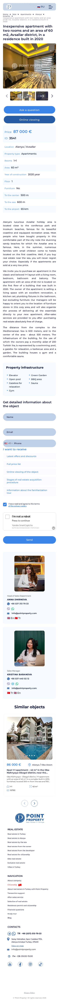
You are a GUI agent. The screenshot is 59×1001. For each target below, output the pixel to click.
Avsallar (6, 16)
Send (29, 539)
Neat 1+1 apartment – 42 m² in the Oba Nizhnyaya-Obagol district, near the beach (28, 771)
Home (5, 14)
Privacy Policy (29, 993)
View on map (17, 946)
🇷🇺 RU (41, 6)
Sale (14, 14)
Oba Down (46, 765)
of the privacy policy (17, 506)
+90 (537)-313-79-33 (29, 933)
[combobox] (8, 443)
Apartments (26, 14)
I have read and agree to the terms (24, 505)
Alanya (39, 14)
